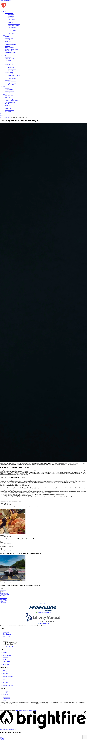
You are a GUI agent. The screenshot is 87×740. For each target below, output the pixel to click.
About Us (7, 36)
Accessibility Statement (28, 710)
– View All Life (11, 33)
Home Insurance (11, 16)
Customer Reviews (9, 38)
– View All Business (12, 27)
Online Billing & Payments (10, 44)
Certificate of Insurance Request (11, 49)
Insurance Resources (9, 53)
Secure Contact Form (9, 58)
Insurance (4, 11)
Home (1, 117)
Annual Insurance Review (10, 52)
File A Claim (7, 46)
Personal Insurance (9, 13)
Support (4, 42)
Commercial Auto (11, 22)
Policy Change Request (10, 50)
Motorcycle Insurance (12, 17)
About (4, 35)
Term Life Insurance (12, 30)
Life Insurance (8, 28)
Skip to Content (3, 0)
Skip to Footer (9, 0)
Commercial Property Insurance (14, 24)
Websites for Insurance (8, 729)
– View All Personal (12, 19)
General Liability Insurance (13, 25)
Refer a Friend (8, 60)
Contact (4, 55)
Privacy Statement (19, 710)
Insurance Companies (9, 39)
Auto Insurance (11, 14)
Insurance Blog (8, 41)
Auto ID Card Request (9, 47)
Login (34, 710)
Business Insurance (9, 20)
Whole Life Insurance (12, 31)
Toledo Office (8, 57)
